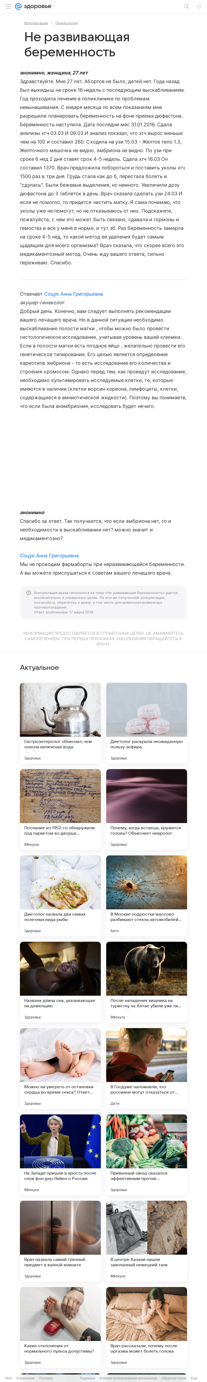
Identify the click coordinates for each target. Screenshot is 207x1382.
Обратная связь (174, 1378)
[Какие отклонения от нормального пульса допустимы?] (60, 1327)
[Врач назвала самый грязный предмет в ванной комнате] (60, 1241)
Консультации (36, 23)
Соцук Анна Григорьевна (73, 294)
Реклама (46, 1378)
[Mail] (18, 6)
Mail (8, 1378)
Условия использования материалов (128, 1378)
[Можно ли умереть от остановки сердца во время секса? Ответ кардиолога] (60, 1068)
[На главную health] (36, 6)
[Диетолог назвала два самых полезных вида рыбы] (60, 895)
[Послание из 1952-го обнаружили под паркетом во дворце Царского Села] (60, 809)
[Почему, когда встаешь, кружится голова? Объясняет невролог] (146, 809)
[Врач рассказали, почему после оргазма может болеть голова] (146, 1327)
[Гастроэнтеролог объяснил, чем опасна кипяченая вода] (60, 723)
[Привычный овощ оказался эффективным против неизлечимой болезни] (146, 1154)
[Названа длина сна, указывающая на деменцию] (60, 982)
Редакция (87, 1378)
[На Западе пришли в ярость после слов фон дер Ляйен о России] (60, 1154)
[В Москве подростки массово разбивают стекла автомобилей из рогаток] (146, 895)
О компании (25, 1378)
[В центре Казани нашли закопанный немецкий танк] (146, 1241)
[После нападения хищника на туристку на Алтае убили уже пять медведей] (146, 982)
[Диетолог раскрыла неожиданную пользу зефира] (146, 723)
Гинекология (67, 23)
